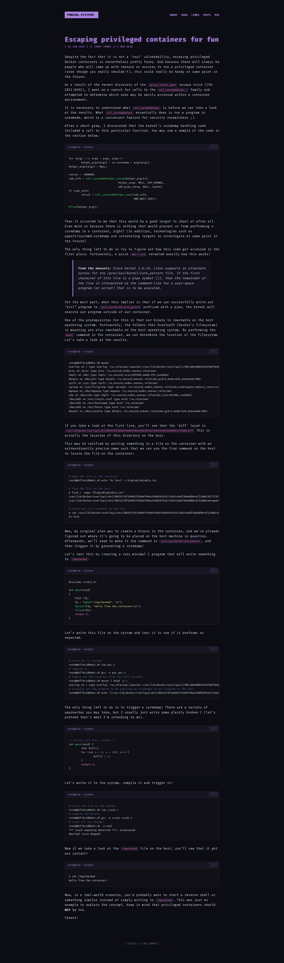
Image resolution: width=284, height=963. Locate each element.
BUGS (184, 15)
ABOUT (174, 15)
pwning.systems (80, 15)
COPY (213, 147)
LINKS (195, 15)
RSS (217, 15)
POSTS (207, 15)
